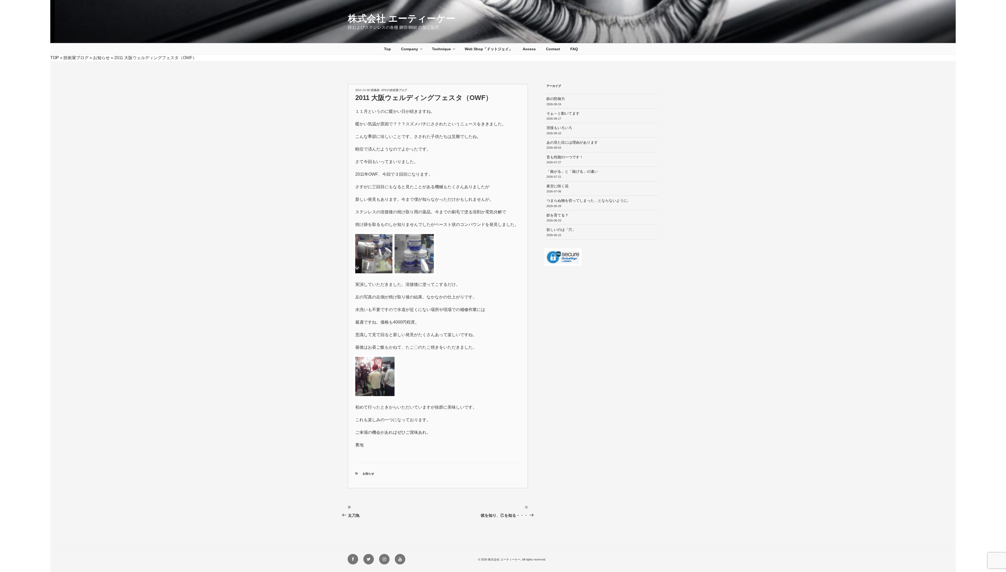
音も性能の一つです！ (564, 157)
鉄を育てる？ (557, 215)
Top (387, 49)
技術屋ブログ (76, 57)
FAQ (574, 49)
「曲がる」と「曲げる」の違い (572, 171)
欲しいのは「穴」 (561, 229)
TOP (54, 57)
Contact (553, 49)
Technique (441, 49)
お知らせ (101, 57)
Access (529, 49)
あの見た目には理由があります (572, 142)
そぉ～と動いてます (562, 113)
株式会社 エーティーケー (401, 18)
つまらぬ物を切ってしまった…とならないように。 (588, 200)
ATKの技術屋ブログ (394, 90)
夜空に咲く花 (557, 186)
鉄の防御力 (555, 99)
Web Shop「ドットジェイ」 (488, 49)
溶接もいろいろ (559, 128)
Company (409, 49)
